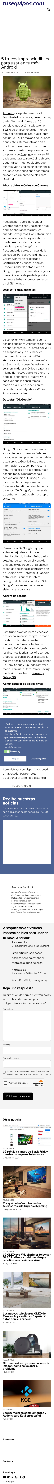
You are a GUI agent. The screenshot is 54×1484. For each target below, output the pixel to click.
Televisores (8, 1148)
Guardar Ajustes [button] (38, 759)
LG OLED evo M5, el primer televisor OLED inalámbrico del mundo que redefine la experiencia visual (27, 1257)
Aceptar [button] (15, 759)
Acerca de (8, 1439)
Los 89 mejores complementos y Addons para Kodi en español (24, 1414)
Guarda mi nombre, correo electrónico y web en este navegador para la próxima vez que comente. (29, 1072)
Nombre (7, 1044)
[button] (7, 751)
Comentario (8, 1009)
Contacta (8, 1461)
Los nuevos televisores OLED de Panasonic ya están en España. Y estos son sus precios (24, 1316)
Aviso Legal (9, 1472)
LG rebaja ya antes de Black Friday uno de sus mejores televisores (25, 1153)
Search (48, 9)
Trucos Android (21, 785)
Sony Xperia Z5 (17, 665)
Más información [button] (12, 747)
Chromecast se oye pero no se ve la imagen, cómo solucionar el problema (26, 1366)
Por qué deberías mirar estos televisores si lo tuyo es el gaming (25, 1204)
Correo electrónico (11, 1058)
